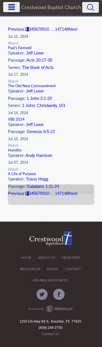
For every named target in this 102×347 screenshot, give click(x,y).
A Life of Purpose (22, 174)
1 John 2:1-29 (39, 98)
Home (26, 257)
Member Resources (50, 280)
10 (47, 29)
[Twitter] (42, 294)
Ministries (71, 257)
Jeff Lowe (35, 53)
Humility (15, 150)
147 (58, 29)
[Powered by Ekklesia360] (59, 309)
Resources (30, 269)
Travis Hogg (37, 179)
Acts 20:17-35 (39, 60)
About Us (46, 257)
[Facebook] (59, 294)
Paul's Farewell (19, 48)
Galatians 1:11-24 (43, 186)
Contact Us (50, 334)
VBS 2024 (16, 119)
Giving (52, 269)
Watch (13, 43)
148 (65, 29)
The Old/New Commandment (32, 86)
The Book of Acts (38, 67)
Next (73, 29)
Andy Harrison (39, 155)
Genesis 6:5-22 (41, 131)
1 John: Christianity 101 (43, 105)
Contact (73, 269)
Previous (16, 29)
